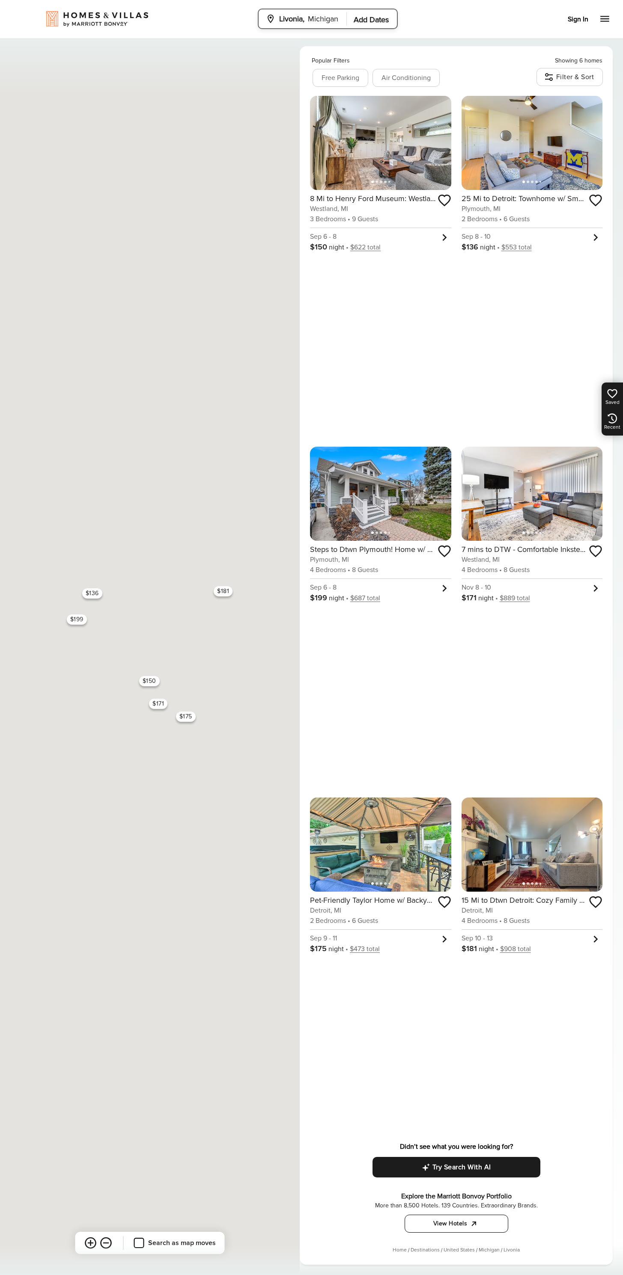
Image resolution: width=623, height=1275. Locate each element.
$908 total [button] (515, 949)
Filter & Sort (575, 77)
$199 (76, 619)
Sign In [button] (578, 19)
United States (459, 1250)
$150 (149, 681)
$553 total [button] (516, 247)
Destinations (425, 1250)
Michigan (489, 1250)
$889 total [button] (515, 598)
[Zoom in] (91, 1243)
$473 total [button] (365, 949)
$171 (158, 703)
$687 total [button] (365, 598)
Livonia (512, 1250)
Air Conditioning (406, 78)
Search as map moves (182, 1243)
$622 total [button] (365, 247)
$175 (185, 716)
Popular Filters (331, 60)
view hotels (450, 1223)
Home (400, 1250)
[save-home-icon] (444, 200)
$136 (92, 593)
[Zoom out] (106, 1243)
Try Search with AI (461, 1167)
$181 (223, 591)
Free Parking (340, 78)
